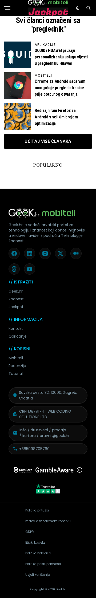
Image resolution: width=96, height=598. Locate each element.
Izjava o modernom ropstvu (48, 521)
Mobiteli (16, 358)
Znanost (16, 299)
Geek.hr (16, 291)
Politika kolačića (38, 553)
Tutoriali (16, 373)
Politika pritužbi (37, 510)
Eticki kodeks (35, 542)
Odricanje (18, 336)
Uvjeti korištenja (37, 574)
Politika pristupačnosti (43, 564)
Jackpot (16, 306)
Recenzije (17, 365)
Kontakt (16, 328)
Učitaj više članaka (48, 141)
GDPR (29, 531)
